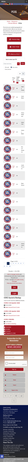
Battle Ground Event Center (12, 307)
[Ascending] (16, 82)
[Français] (12, 3)
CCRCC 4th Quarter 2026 (12, 311)
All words (7, 67)
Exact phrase (8, 69)
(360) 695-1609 (11, 422)
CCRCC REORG (9, 319)
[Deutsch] (8, 3)
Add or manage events (13, 274)
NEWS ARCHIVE (14, 347)
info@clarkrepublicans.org (14, 421)
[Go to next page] (12, 265)
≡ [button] (26, 1)
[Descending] (13, 82)
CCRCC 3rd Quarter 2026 (12, 303)
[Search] (18, 63)
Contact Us (6, 454)
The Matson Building (10, 323)
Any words (14, 67)
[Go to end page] (14, 265)
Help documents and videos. (14, 283)
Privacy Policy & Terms (9, 456)
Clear (22, 63)
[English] (4, 3)
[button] (25, 459)
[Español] (6, 3)
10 (9, 266)
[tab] (14, 59)
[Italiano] (10, 3)
